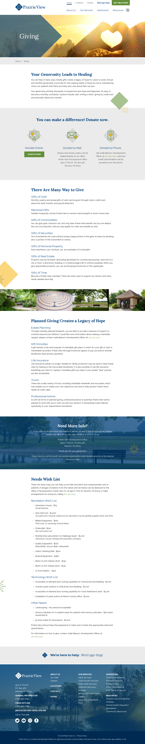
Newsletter (111, 708)
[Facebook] (36, 721)
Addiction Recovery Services (87, 688)
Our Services (85, 674)
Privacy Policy (112, 684)
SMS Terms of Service (116, 690)
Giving (69, 3)
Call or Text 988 (22, 715)
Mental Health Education (117, 705)
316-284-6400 (111, 156)
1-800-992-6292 (22, 699)
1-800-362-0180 (22, 706)
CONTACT (55, 691)
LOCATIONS (55, 686)
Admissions (112, 674)
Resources (111, 695)
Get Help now (121, 3)
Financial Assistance (115, 677)
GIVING (53, 697)
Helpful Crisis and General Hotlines (118, 700)
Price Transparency (115, 687)
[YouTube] (25, 721)
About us (55, 674)
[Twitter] (18, 721)
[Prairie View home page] (30, 7)
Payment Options (114, 681)
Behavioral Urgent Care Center (89, 695)
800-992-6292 (69, 494)
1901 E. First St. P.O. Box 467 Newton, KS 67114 (23, 688)
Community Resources (116, 711)
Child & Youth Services (88, 681)
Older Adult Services (87, 684)
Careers (53, 681)
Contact (90, 3)
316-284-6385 (70, 435)
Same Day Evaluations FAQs (88, 701)
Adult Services (84, 677)
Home (17, 61)
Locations (79, 3)
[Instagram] (31, 721)
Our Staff (54, 677)
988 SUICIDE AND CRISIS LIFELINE (30, 710)
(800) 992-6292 (103, 3)
